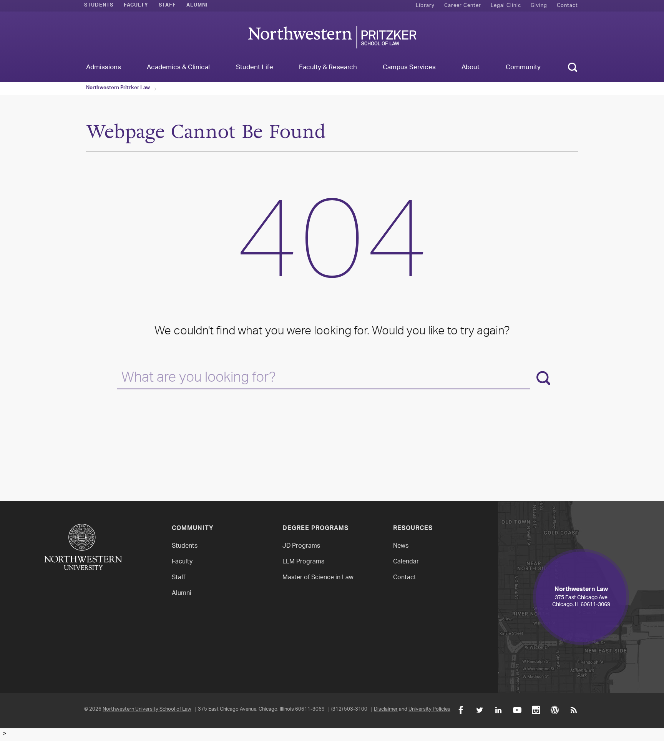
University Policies (429, 709)
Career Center (462, 5)
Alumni (197, 6)
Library (425, 5)
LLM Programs (303, 562)
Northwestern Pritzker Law (118, 88)
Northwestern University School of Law (147, 709)
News (400, 546)
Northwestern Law (332, 37)
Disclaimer (386, 709)
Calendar (406, 562)
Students (98, 6)
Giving (539, 5)
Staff (167, 6)
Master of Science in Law (318, 578)
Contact (567, 5)
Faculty (136, 6)
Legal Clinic (506, 5)
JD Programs (301, 546)
